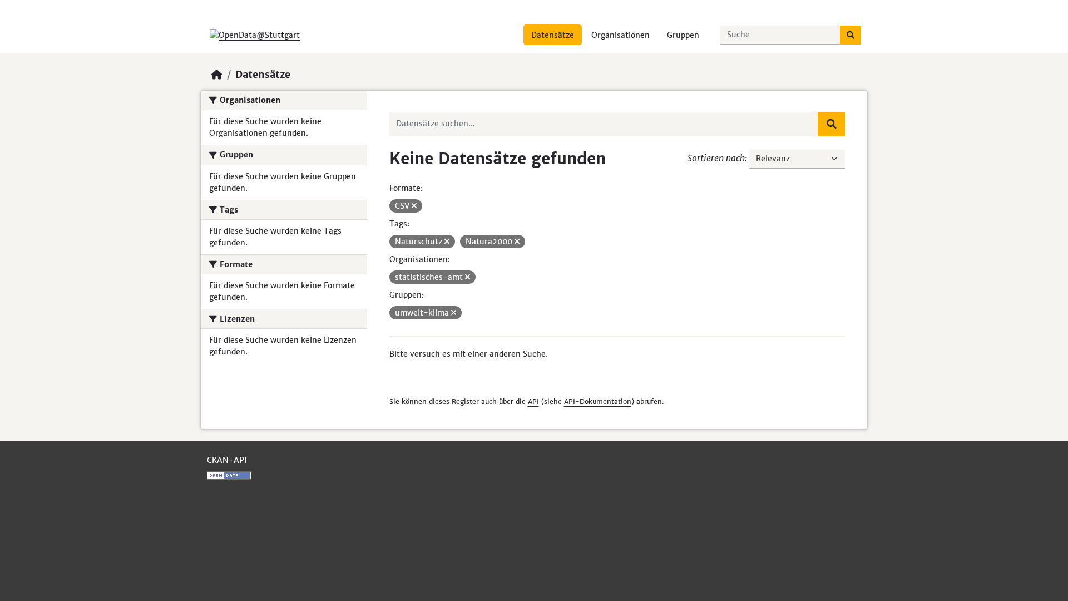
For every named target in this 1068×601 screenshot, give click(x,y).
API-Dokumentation (597, 401)
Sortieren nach (716, 158)
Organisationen (620, 35)
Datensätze (552, 35)
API (533, 401)
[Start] (216, 74)
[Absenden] (850, 35)
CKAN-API (226, 460)
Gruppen (683, 35)
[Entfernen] (414, 206)
